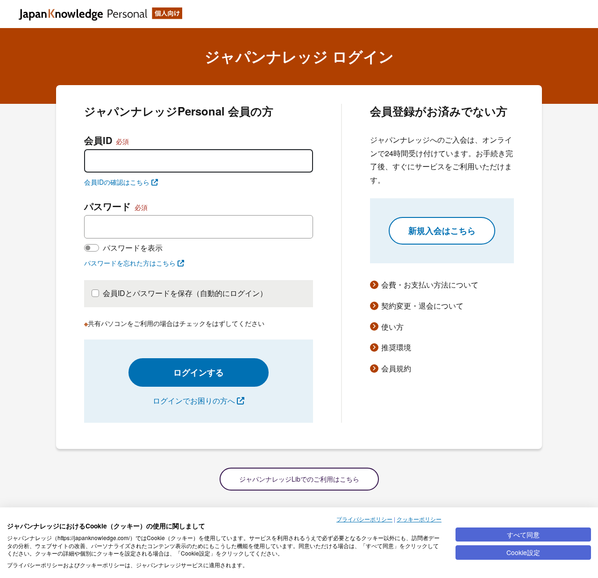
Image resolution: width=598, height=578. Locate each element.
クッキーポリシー (419, 519)
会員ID (106, 140)
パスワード (116, 206)
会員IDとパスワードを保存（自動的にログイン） (185, 293)
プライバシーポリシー (364, 519)
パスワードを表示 (133, 247)
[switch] (91, 248)
